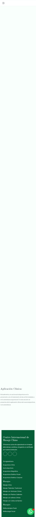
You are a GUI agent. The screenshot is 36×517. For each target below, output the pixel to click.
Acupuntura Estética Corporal (12, 477)
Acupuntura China (9, 465)
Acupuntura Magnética (10, 471)
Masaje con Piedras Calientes (12, 494)
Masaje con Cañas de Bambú (12, 501)
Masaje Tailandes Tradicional (12, 488)
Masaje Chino (7, 485)
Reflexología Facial (9, 511)
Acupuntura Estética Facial (11, 474)
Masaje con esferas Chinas (11, 497)
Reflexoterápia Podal (10, 508)
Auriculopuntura (8, 468)
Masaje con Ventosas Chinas (12, 491)
